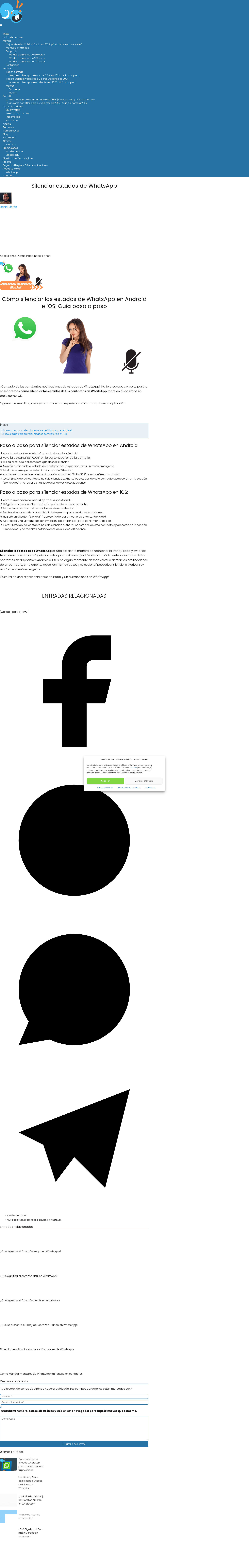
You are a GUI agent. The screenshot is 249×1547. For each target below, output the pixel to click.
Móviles (7, 40)
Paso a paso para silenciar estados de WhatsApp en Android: (37, 430)
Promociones (10, 148)
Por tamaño (12, 65)
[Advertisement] (74, 232)
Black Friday (12, 155)
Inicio (6, 34)
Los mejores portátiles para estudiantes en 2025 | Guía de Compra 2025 (46, 103)
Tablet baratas (14, 72)
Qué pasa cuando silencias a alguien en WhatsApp (34, 1219)
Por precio (11, 51)
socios (134, 767)
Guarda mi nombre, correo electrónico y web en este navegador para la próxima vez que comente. (69, 1411)
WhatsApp (12, 172)
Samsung (14, 89)
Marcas (10, 85)
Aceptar (105, 780)
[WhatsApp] (74, 1062)
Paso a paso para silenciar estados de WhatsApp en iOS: (35, 434)
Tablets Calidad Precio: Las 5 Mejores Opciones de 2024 (37, 78)
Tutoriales (8, 127)
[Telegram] (74, 1212)
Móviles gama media (18, 47)
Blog (5, 134)
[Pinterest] (74, 913)
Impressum (150, 787)
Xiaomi (13, 92)
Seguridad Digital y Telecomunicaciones (25, 165)
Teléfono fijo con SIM (17, 113)
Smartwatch (13, 110)
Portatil (7, 96)
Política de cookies (105, 787)
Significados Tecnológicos (18, 158)
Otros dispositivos (13, 106)
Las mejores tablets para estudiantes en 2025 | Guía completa (41, 82)
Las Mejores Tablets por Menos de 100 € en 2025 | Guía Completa (42, 75)
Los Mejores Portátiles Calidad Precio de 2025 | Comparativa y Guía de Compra (50, 99)
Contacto (8, 175)
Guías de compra (13, 37)
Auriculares (12, 120)
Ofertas (7, 141)
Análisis (7, 123)
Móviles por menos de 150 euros (27, 54)
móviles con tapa (16, 1215)
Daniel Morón (8, 207)
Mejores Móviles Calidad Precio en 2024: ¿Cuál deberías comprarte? (44, 44)
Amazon (10, 144)
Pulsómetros (13, 117)
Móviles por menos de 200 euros (27, 58)
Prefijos (7, 161)
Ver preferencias (144, 780)
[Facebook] (74, 764)
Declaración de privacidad (128, 787)
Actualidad (9, 137)
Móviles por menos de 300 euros (27, 61)
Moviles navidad (15, 151)
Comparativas (11, 130)
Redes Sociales (11, 168)
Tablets (7, 68)
